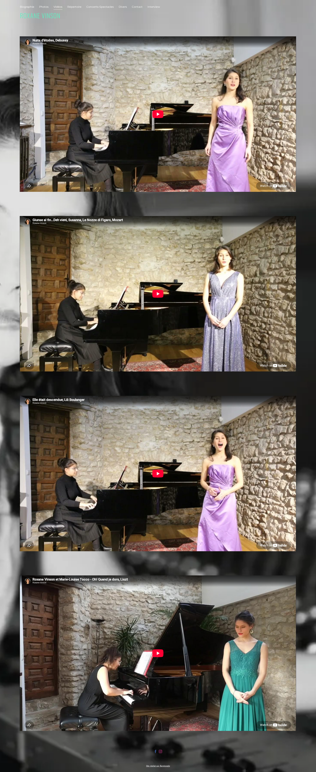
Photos (44, 6)
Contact (137, 6)
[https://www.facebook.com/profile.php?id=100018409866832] (155, 752)
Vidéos (57, 6)
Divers (123, 6)
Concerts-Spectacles (100, 6)
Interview (153, 6)
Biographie (27, 6)
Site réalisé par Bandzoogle (158, 766)
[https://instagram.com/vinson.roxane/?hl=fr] (160, 752)
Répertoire (74, 6)
